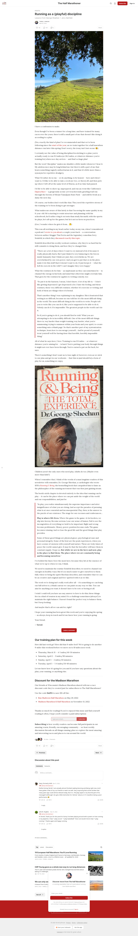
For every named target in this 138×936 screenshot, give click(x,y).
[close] (87, 873)
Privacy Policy (83, 904)
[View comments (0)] (53, 862)
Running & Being (47, 485)
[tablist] (43, 766)
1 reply (43, 805)
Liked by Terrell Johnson (47, 785)
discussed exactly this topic (67, 238)
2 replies (43, 829)
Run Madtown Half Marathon (51, 698)
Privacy (68, 923)
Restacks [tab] (47, 766)
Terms (74, 923)
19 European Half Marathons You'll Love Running (56, 852)
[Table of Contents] (2, 468)
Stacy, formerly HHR (45, 783)
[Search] (111, 3)
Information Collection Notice (68, 904)
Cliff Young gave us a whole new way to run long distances (60, 867)
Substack (60, 932)
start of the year (59, 145)
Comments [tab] (39, 766)
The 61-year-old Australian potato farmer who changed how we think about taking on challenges (59, 870)
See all (38, 895)
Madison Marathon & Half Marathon (54, 701)
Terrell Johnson (44, 21)
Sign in (132, 3)
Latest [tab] (42, 847)
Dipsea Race (40, 191)
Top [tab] (37, 847)
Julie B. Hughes (44, 812)
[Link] (32, 639)
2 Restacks (52, 739)
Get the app (78, 927)
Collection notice (82, 923)
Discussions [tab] (49, 847)
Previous (42, 753)
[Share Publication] (115, 3)
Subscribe (122, 3)
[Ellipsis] (102, 783)
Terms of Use (78, 902)
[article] (69, 857)
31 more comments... (41, 838)
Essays (37, 10)
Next (97, 753)
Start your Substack (64, 927)
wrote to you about (53, 232)
